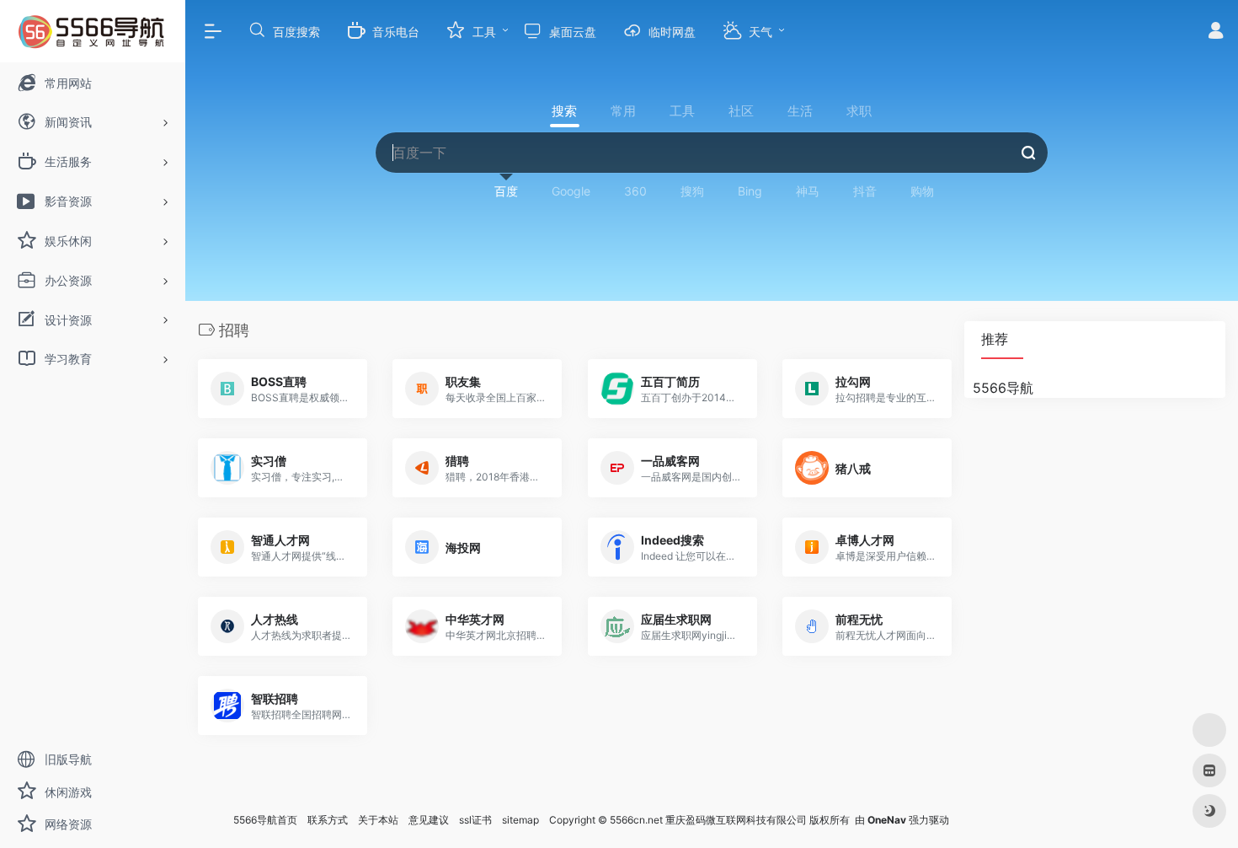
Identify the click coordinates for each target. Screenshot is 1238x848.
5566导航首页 (265, 819)
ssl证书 (475, 819)
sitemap (520, 819)
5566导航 (1003, 387)
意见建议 (428, 819)
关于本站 (378, 819)
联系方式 (327, 819)
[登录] (1216, 32)
